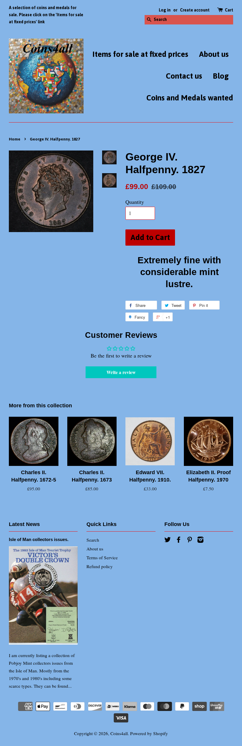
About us (214, 54)
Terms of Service (102, 557)
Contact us (184, 76)
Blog (221, 76)
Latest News (24, 524)
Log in (165, 10)
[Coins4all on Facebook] (178, 540)
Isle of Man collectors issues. (38, 539)
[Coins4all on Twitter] (167, 540)
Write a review (121, 372)
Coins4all (119, 733)
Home (14, 139)
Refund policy (99, 566)
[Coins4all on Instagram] (200, 540)
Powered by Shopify (149, 733)
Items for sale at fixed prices (140, 54)
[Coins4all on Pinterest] (189, 540)
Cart (229, 10)
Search (92, 540)
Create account (195, 10)
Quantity (134, 201)
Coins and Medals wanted (189, 97)
